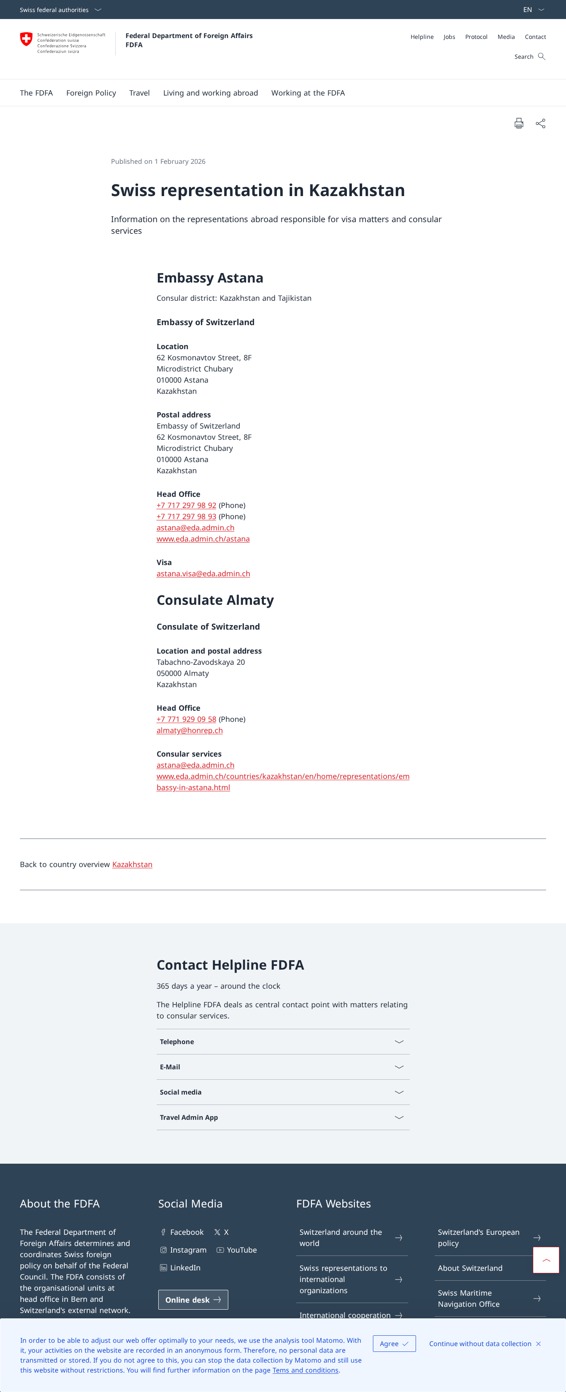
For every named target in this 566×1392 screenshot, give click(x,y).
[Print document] (519, 123)
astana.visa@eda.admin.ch (203, 573)
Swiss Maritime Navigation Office (469, 1298)
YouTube (242, 1250)
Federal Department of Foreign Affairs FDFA (190, 40)
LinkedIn (185, 1267)
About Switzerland (470, 1268)
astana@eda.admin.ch (196, 527)
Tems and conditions (306, 1370)
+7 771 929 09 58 (186, 719)
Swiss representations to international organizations (343, 1279)
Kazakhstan (132, 864)
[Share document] (540, 123)
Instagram (188, 1250)
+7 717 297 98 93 (186, 516)
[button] (36, 92)
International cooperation (345, 1315)
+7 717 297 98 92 (186, 505)
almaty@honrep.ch (190, 730)
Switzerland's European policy (479, 1237)
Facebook (187, 1232)
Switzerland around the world (341, 1237)
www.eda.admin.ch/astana (203, 539)
